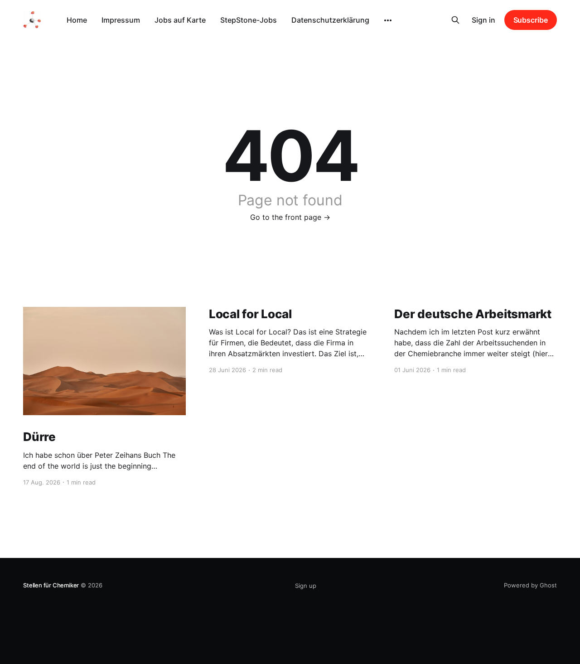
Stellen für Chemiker (51, 585)
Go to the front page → (290, 217)
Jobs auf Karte (180, 19)
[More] (388, 20)
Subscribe (530, 19)
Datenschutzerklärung (330, 19)
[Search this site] (455, 20)
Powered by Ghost (530, 585)
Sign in (483, 19)
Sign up (305, 585)
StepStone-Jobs (248, 19)
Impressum (121, 19)
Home (77, 19)
